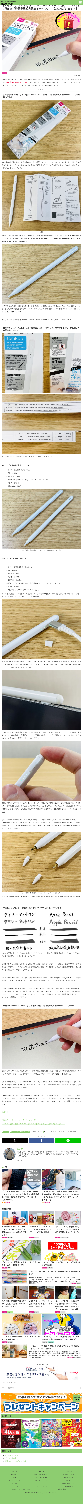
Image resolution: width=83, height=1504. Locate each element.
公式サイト (6, 1112)
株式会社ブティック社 (13, 1455)
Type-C (47, 1132)
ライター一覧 (14, 1486)
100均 (35, 1132)
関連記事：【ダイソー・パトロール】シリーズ (19, 1120)
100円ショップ (25, 1132)
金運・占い (14, 1474)
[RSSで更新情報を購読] (21, 1160)
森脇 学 (20, 1149)
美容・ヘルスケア (68, 1474)
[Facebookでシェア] (41, 1140)
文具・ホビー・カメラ (14, 1480)
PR (42, 1483)
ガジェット (15, 1132)
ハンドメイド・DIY (41, 1477)
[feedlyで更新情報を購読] (18, 1160)
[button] (80, 1388)
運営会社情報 (62, 1489)
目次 (39, 89)
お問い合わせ (68, 1486)
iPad (41, 1132)
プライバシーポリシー (41, 1486)
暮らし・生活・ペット (41, 1474)
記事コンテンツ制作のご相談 (15, 1461)
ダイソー (55, 1132)
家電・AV (42, 1471)
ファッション (14, 1483)
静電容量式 (73, 1132)
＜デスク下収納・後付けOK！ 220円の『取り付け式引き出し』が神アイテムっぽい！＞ (33, 1124)
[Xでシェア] (15, 1140)
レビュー (6, 1132)
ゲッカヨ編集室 (10, 1458)
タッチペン (64, 1132)
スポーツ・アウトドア (41, 1480)
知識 (14, 1477)
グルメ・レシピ (69, 1477)
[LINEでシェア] (68, 1140)
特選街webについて (68, 1483)
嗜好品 (69, 1480)
